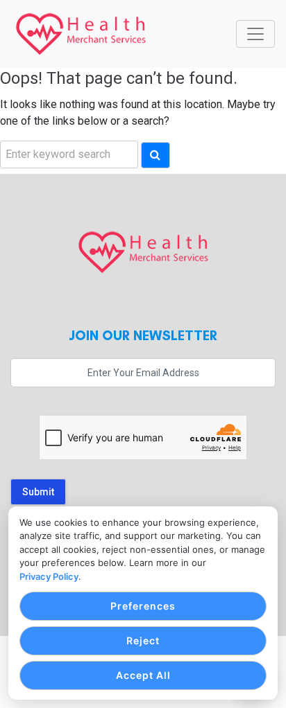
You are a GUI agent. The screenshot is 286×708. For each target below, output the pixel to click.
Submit (38, 491)
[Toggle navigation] (255, 34)
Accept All (143, 675)
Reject (143, 640)
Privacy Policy (48, 576)
